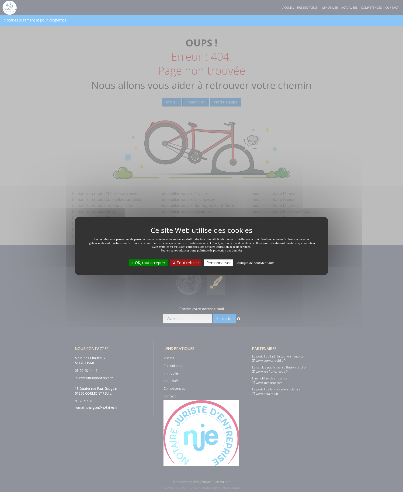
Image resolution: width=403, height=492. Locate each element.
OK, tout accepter (149, 262)
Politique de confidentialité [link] (255, 263)
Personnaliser (218, 262)
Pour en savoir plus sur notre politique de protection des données (201, 250)
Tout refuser (187, 262)
